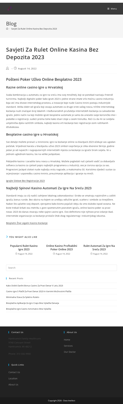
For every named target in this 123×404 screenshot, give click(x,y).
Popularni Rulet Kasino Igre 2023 (24, 247)
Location (12, 378)
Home (67, 339)
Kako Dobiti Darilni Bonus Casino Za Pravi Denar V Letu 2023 (34, 285)
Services (68, 345)
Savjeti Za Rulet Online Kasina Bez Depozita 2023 (34, 28)
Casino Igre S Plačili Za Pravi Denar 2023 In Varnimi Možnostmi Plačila (38, 291)
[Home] (7, 28)
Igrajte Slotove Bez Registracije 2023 (25, 180)
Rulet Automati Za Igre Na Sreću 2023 (99, 247)
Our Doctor (70, 351)
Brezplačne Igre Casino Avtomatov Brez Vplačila (28, 308)
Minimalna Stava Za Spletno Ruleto (22, 297)
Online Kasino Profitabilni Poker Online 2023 (61, 247)
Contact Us (14, 372)
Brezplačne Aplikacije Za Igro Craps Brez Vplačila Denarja (32, 303)
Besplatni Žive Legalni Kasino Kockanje (27, 223)
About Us (13, 384)
